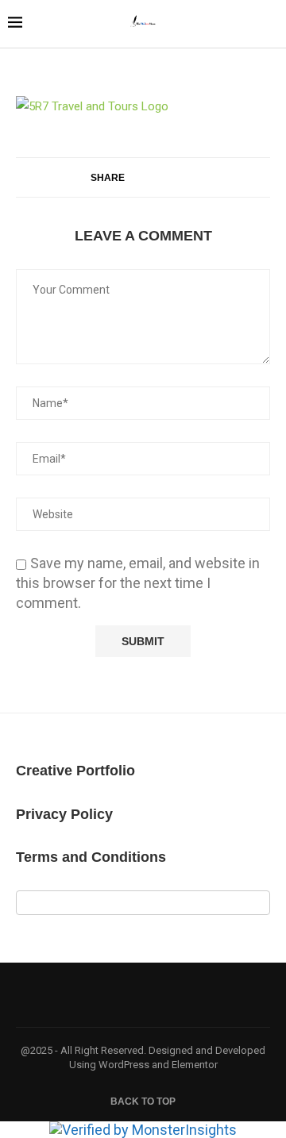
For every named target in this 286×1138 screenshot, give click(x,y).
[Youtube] (122, 994)
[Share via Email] (189, 177)
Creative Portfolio (75, 771)
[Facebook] (81, 994)
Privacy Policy (64, 814)
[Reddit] (184, 994)
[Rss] (205, 994)
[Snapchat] (163, 994)
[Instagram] (101, 994)
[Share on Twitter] (156, 177)
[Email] (143, 994)
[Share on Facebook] (139, 177)
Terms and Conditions (91, 857)
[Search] (270, 25)
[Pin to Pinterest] (172, 177)
